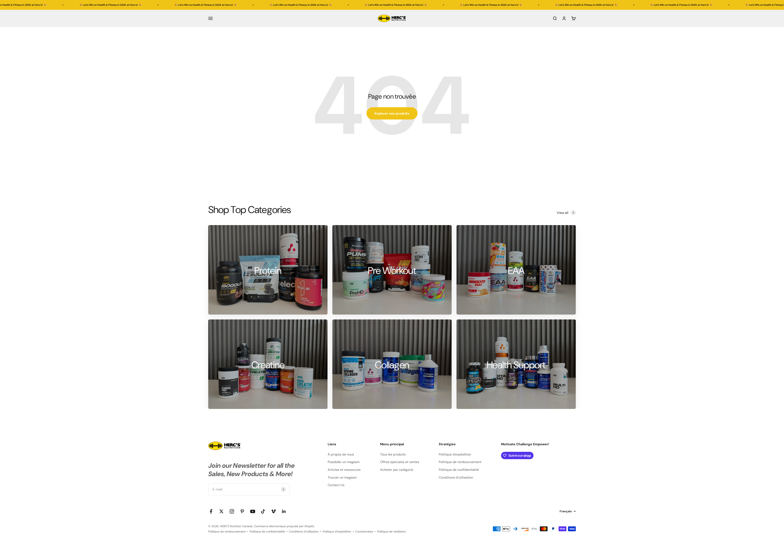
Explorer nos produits (392, 113)
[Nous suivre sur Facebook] (211, 511)
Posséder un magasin (344, 462)
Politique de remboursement (460, 462)
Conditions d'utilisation (456, 477)
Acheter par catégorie (396, 470)
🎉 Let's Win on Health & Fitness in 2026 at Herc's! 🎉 (91, 5)
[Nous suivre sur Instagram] (232, 511)
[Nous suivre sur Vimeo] (273, 511)
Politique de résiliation (391, 531)
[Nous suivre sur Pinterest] (242, 511)
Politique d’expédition (337, 531)
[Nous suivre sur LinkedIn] (284, 511)
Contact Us (336, 485)
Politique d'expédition (455, 454)
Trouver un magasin (342, 477)
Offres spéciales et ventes (399, 462)
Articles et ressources (344, 470)
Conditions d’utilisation (304, 531)
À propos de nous (341, 454)
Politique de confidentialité (459, 470)
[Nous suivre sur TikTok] (263, 511)
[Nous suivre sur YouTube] (252, 511)
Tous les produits (393, 454)
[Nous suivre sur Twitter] (221, 511)
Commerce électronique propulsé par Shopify (284, 526)
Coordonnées (364, 531)
